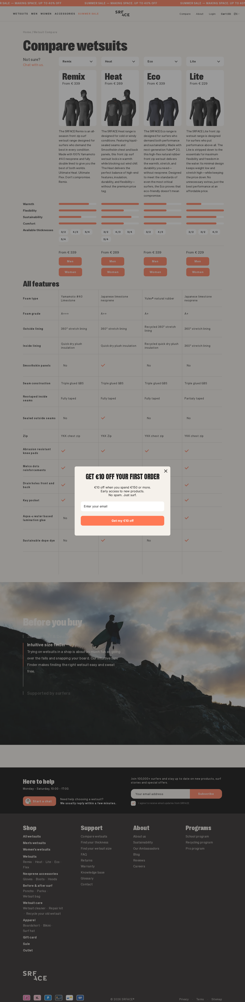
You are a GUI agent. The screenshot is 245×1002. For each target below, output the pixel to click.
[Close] (165, 471)
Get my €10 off (123, 521)
